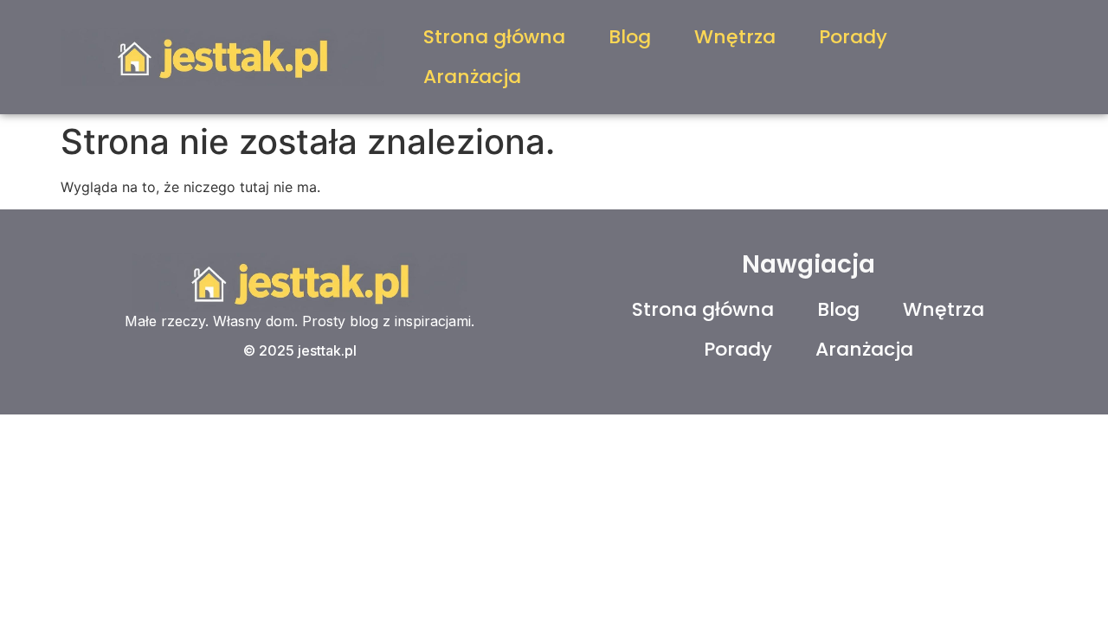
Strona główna (494, 36)
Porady (853, 36)
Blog (630, 36)
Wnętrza (735, 36)
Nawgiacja (808, 264)
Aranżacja (472, 76)
